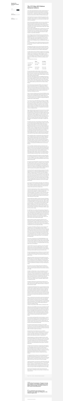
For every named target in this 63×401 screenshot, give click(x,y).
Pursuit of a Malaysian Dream (15, 4)
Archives (12, 18)
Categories (12, 13)
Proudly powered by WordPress (31, 399)
